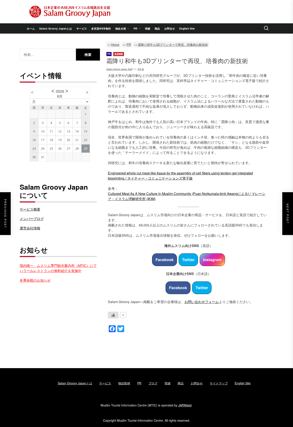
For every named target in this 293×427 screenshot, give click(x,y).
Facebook (165, 259)
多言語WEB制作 (101, 28)
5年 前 (141, 69)
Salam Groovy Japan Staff (119, 69)
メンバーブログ (32, 218)
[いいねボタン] (113, 315)
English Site (187, 28)
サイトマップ (219, 383)
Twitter (188, 259)
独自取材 (124, 383)
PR (135, 28)
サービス (81, 28)
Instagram (212, 259)
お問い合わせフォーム (201, 301)
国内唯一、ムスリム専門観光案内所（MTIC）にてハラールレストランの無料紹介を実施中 (58, 268)
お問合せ (169, 28)
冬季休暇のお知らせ (35, 280)
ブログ (152, 383)
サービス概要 (30, 209)
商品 (157, 28)
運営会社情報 (30, 228)
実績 (147, 28)
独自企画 (120, 28)
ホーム (31, 28)
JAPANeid (185, 405)
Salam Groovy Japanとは (55, 28)
